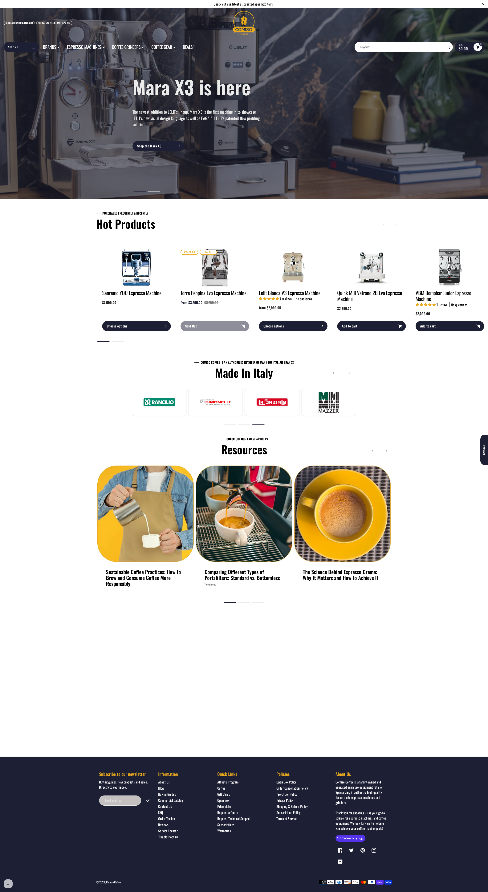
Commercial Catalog (170, 800)
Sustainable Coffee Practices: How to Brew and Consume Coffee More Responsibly (143, 577)
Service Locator (168, 830)
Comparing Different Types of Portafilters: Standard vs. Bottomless (242, 575)
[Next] (396, 225)
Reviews (163, 824)
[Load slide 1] (139, 192)
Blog (161, 788)
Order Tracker (166, 818)
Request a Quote (227, 812)
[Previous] (384, 225)
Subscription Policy (288, 812)
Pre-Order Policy (286, 794)
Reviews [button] (484, 450)
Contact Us (165, 806)
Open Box (223, 800)
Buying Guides (167, 794)
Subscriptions (225, 824)
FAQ (160, 812)
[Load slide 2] (154, 192)
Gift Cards (223, 794)
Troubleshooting (168, 836)
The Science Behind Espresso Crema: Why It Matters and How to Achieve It (340, 575)
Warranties (224, 830)
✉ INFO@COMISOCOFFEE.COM (19, 22)
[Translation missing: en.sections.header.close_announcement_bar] (483, 4)
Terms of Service (286, 818)
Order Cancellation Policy (292, 788)
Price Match (224, 806)
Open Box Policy (286, 781)
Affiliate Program (227, 781)
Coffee (221, 788)
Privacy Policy (285, 800)
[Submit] (147, 800)
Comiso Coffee (113, 882)
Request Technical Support (233, 818)
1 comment (210, 584)
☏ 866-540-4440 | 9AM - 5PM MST (54, 22)
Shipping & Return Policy (292, 806)
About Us (164, 781)
